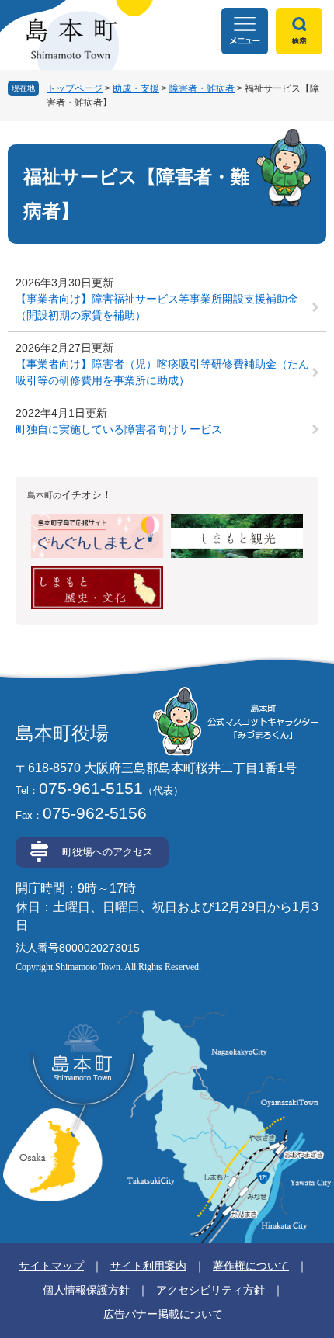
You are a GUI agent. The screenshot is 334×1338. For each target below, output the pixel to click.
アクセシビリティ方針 (210, 1290)
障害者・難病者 (202, 88)
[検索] (299, 31)
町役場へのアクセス (107, 852)
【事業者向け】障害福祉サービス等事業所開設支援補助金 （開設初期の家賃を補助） (157, 307)
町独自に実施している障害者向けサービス (119, 429)
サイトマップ (51, 1266)
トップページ (75, 88)
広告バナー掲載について (163, 1314)
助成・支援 (136, 88)
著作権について (251, 1266)
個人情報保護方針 (86, 1290)
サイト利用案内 (148, 1266)
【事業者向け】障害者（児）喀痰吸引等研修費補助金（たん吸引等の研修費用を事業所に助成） (162, 372)
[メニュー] (244, 31)
